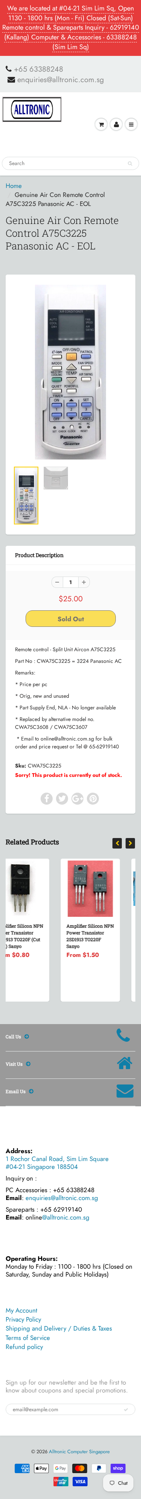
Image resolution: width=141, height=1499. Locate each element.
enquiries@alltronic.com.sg (60, 80)
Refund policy (24, 1346)
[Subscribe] (126, 1410)
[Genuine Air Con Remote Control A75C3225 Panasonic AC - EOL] (70, 372)
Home (14, 185)
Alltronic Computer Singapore (79, 1451)
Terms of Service (28, 1337)
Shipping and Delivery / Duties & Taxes (59, 1328)
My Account (21, 1310)
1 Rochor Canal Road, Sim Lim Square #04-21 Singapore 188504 (57, 1162)
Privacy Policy (23, 1319)
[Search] (129, 164)
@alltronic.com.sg (65, 1217)
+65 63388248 (38, 69)
